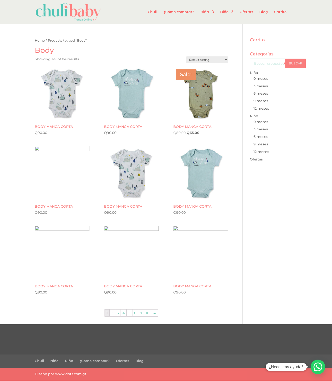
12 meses (261, 108)
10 (147, 313)
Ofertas (246, 12)
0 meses (260, 78)
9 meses (260, 101)
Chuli (152, 12)
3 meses (260, 86)
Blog (263, 12)
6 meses (260, 93)
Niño (224, 12)
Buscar (295, 63)
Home (40, 40)
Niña (205, 12)
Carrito (280, 12)
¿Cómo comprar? (179, 12)
